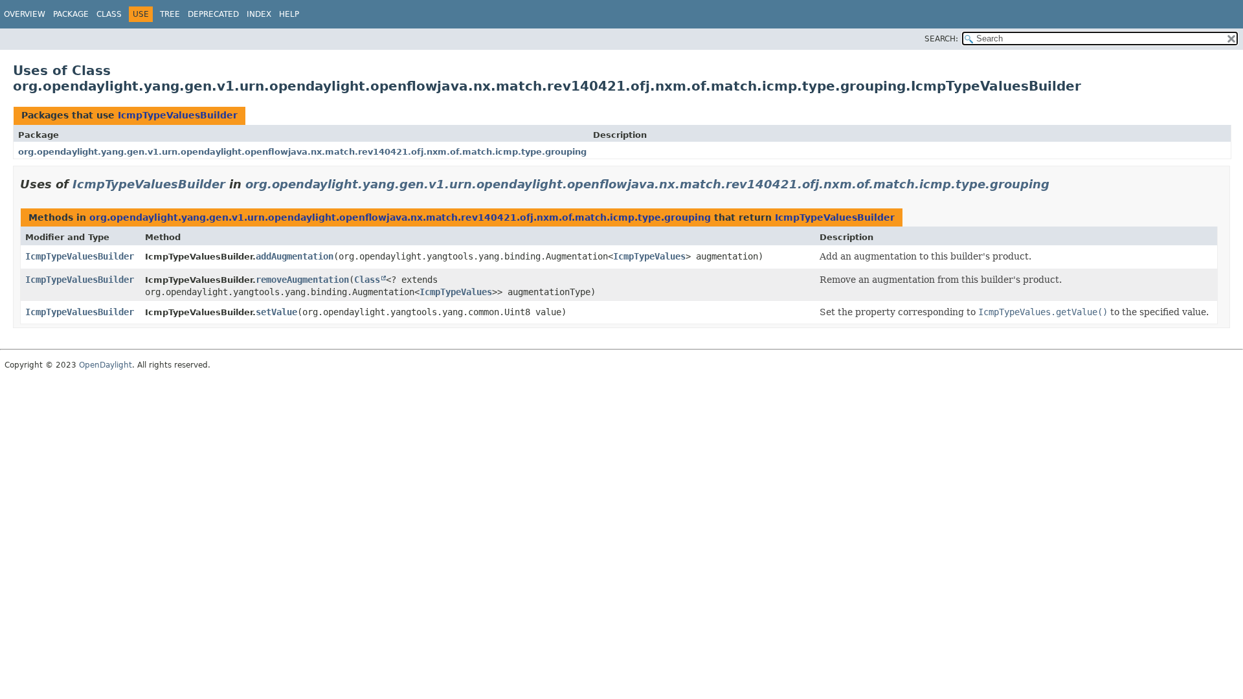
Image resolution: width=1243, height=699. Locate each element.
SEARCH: (941, 38)
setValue (276, 312)
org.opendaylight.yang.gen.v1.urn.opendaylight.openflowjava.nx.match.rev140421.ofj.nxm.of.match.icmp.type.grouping (302, 152)
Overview (24, 14)
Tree (170, 14)
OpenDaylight (105, 365)
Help (289, 14)
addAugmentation (294, 256)
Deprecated (213, 14)
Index (259, 14)
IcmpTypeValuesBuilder (178, 115)
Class (109, 14)
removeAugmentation (302, 279)
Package (71, 14)
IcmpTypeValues (649, 256)
